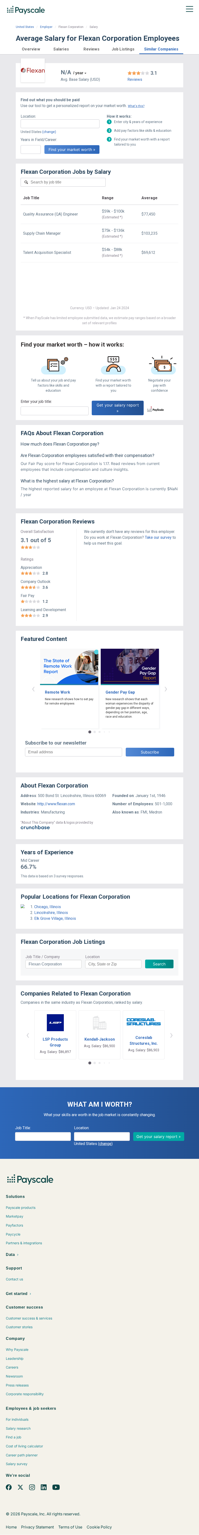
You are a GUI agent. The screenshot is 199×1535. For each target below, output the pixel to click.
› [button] (165, 688)
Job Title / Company (42, 956)
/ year (78, 73)
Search (159, 964)
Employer (46, 27)
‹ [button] (33, 688)
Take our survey (158, 537)
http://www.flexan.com (56, 804)
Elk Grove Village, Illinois (55, 918)
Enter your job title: (36, 401)
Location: (28, 116)
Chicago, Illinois (47, 906)
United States (25, 27)
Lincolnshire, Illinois (51, 912)
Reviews (134, 79)
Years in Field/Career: (39, 139)
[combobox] (60, 123)
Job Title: (23, 1128)
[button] (31, 48)
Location (92, 956)
